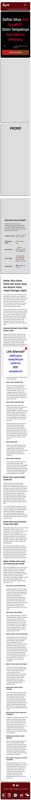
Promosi (21, 797)
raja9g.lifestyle (15, 359)
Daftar (9, 797)
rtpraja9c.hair (15, 371)
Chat (27, 797)
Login (4, 797)
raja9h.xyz (15, 363)
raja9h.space (15, 355)
